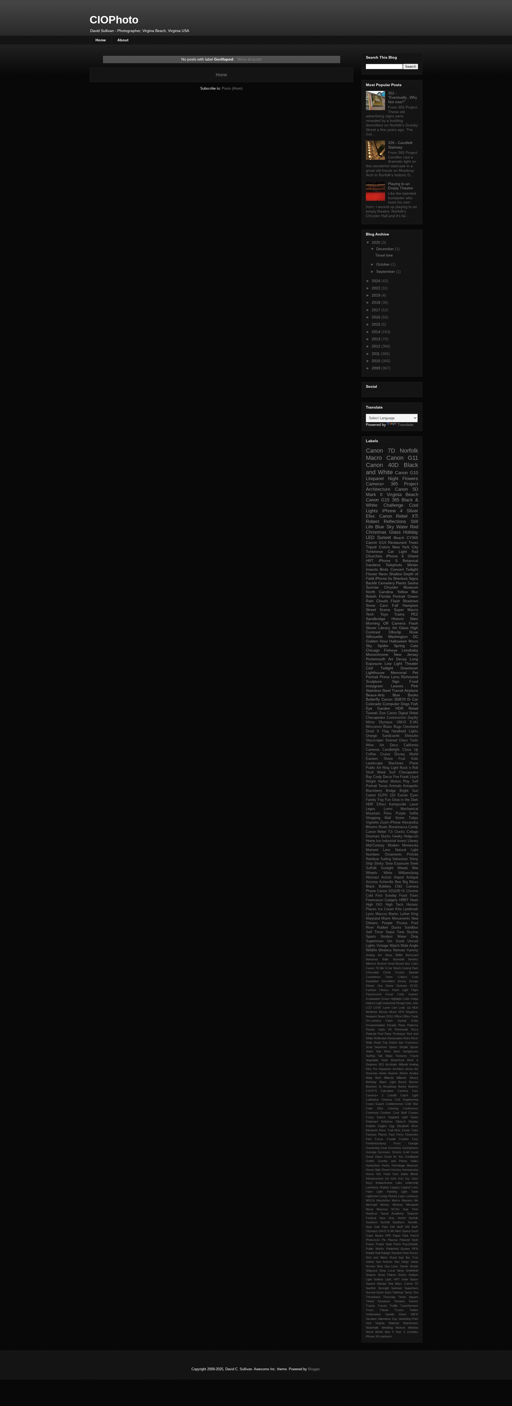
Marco (396, 1200)
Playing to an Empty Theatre (400, 186)
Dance (381, 1117)
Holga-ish (411, 836)
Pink (414, 686)
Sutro (388, 1292)
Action (386, 877)
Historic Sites (404, 619)
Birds (384, 569)
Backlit (371, 583)
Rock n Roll (409, 768)
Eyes (414, 795)
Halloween (398, 641)
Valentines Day (387, 1318)
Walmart (394, 1323)
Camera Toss (408, 1090)
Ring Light (390, 768)
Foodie (391, 1139)
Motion (395, 781)
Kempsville (397, 804)
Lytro (370, 914)
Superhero (411, 1288)
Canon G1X (376, 542)
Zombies (412, 1331)
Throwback (373, 1297)
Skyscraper (374, 740)
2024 (376, 281)
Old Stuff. (411, 1226)
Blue (396, 695)
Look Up (404, 1007)
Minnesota (410, 845)
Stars (396, 1051)
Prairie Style (384, 1244)
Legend (405, 1187)
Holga (414, 998)
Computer (391, 704)
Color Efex (374, 1108)
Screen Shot (374, 1266)
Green (412, 596)
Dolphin (370, 1126)
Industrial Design (394, 1003)
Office (398, 1016)
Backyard (412, 955)
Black (370, 886)
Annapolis (410, 786)
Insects (372, 569)
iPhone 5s (383, 578)
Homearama (410, 1169)
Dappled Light (398, 1117)
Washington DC (403, 636)
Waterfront (397, 1060)
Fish (368, 1139)
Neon (383, 574)
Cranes (413, 1112)
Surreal (370, 1292)
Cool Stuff (400, 1112)
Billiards (389, 1077)
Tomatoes (383, 1301)
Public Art (373, 768)
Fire (396, 777)
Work (410, 1060)
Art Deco (388, 745)
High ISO (374, 904)
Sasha (412, 583)
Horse (370, 1174)
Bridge (391, 791)
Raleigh (385, 1253)
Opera (406, 1231)
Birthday (371, 1082)
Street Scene (378, 610)
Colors (384, 547)
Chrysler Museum (401, 587)
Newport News (375, 1016)
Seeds (404, 1266)
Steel (414, 863)
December (385, 249)
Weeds (402, 868)
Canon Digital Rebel (402, 713)
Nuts (369, 1226)
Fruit (401, 759)
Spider (383, 646)
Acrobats (391, 1064)
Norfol (402, 1218)
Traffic (394, 1305)
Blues (387, 727)
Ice (378, 841)
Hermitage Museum (405, 1165)
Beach (399, 538)
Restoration (394, 1038)
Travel (414, 1055)
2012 (376, 346)
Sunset (384, 537)
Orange (371, 736)
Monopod (412, 1204)
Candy (413, 827)
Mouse (383, 1011)
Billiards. (402, 1077)
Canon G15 (377, 499)
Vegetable (372, 1060)
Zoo (382, 713)
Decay (401, 659)
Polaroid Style (408, 1239)
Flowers (410, 478)
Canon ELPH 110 (380, 795)
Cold (369, 895)
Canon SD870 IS (396, 699)
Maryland (373, 918)
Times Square (408, 1297)
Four (415, 1139)
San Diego (401, 1261)
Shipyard (371, 1270)
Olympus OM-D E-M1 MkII (383, 1231)
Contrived (372, 1112)
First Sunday (386, 895)
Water (402, 526)
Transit (397, 690)
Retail (413, 708)
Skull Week (376, 772)
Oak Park (381, 1226)
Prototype (399, 1033)
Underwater (373, 1314)
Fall (395, 605)
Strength (383, 1288)
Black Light (387, 1082)
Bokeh (371, 596)
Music (393, 1011)
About (123, 40)
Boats (383, 827)
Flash (395, 601)
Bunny (402, 1086)
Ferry (399, 1134)
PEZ (414, 614)
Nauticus (371, 1213)
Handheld (398, 731)
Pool (414, 923)
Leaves (397, 686)
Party (401, 1025)
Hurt (395, 1174)
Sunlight (387, 868)
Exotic (406, 1130)
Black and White (392, 469)
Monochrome (377, 654)
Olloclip (395, 632)
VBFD (414, 1314)
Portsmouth (375, 659)
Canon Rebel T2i (379, 832)
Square (370, 1283)
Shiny (413, 859)
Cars (384, 605)
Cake (414, 963)
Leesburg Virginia (377, 1187)
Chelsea (386, 1099)
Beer (378, 1077)
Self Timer (374, 932)
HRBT (404, 900)
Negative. (412, 1011)
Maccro (381, 914)
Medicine (371, 1011)
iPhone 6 (395, 556)
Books (413, 695)
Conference (410, 1108)
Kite (398, 909)
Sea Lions (391, 1266)
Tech (370, 614)
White (387, 873)
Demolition (388, 981)
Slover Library (378, 628)
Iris (387, 1178)
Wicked (400, 1327)
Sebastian (400, 859)
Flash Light (400, 990)
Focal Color (395, 994)
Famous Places (376, 1134)
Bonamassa (398, 827)
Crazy (370, 1117)
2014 (376, 332)
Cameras (373, 750)
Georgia (371, 1152)
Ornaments (393, 854)
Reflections (395, 521)
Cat (391, 551)
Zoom (384, 822)
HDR (399, 708)
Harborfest (373, 1165)
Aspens (393, 1073)
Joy (407, 1178)
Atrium (403, 1073)
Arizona (372, 882)
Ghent (413, 556)
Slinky (379, 863)
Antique (412, 877)
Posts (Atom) (232, 88)
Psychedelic (410, 1244)
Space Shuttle (398, 1047)
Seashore (380, 1047)
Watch (394, 946)
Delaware (372, 1121)
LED (370, 537)
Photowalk (401, 1029)
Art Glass (400, 628)
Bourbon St (373, 1086)
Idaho (404, 1174)
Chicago (373, 650)
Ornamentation (375, 1025)
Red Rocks (410, 1253)
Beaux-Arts (375, 695)
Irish (393, 1178)
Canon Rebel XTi (398, 516)
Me (416, 1200)
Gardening (372, 1147)
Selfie (413, 813)
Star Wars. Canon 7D (403, 1283)
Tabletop (397, 1292)
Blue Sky (384, 526)
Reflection (380, 1038)
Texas (383, 786)
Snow (370, 605)
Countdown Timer (379, 976)
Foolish (404, 1139)
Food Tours (408, 895)
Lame (386, 1007)
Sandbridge (375, 619)
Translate (405, 424)
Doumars (373, 836)
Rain (370, 601)
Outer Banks (374, 1235)
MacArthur (383, 1200)
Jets (415, 1003)
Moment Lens (378, 850)
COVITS (371, 1090)
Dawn (414, 1117)
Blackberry (374, 791)
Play (406, 781)
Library (413, 841)
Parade (391, 1025)
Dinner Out (374, 985)
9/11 (381, 1064)
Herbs (386, 1165)
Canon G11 (402, 457)
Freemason (374, 900)
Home (100, 40)
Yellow (402, 592)
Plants (401, 583)
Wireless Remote (391, 950)
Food (413, 681)
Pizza (414, 1029)
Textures (401, 1055)
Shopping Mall (378, 818)
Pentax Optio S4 (378, 1029)
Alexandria (410, 822)
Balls (385, 959)
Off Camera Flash (400, 623)
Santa (414, 1261)
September (386, 271)
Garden (383, 708)
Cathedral (372, 1099)
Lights (413, 731)
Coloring (393, 1108)
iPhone (395, 822)
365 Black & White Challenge (392, 502)
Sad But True (408, 1257)
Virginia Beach (402, 494)
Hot (378, 1174)
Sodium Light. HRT (387, 1279)
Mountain (373, 813)
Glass (395, 532)
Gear (384, 1147)
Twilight (412, 569)
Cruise (385, 754)
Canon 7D (380, 450)
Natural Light (406, 850)
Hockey (396, 1169)
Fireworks (411, 1134)
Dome (389, 985)
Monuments (401, 918)
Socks (402, 1274)
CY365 (412, 538)
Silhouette (374, 636)
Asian (382, 1073)
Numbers (373, 854)
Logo (401, 1196)
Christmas (376, 532)
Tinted (370, 1301)
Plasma (392, 1239)
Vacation (371, 1318)
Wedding (387, 1327)
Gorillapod (411, 1156)
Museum (382, 1209)
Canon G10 (406, 472)
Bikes (413, 882)
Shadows (410, 601)
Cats (414, 646)
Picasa (402, 923)
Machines (396, 763)
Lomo (388, 809)
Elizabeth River (407, 1126)
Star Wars (383, 1051)
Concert (397, 569)
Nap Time (410, 1209)
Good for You (393, 1156)
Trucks (399, 1310)
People (387, 923)
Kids (414, 759)
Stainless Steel (378, 690)
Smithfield (412, 1270)
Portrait (399, 596)
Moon (413, 641)
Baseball (398, 959)
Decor (387, 777)
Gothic (370, 1161)
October (383, 264)
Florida (385, 596)
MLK (415, 1007)
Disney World (406, 754)
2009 (376, 368)
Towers (413, 1301)
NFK (401, 1011)
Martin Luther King (403, 914)
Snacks (371, 1274)
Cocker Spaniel (406, 972)
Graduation (373, 998)
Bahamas (372, 959)
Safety (370, 1261)
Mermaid (371, 1204)
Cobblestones (394, 1103)
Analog (370, 955)
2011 (376, 354)
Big (405, 882)
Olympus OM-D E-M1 (398, 722)
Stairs (369, 1051)
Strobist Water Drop (399, 936)
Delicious (387, 1121)
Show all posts (249, 59)
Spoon (414, 1047)
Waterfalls (372, 1327)
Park (405, 1235)
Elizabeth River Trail (379, 1130)
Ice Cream (386, 909)
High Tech (394, 904)
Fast (392, 1134)
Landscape (374, 763)
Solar (405, 1279)
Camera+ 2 (374, 1095)
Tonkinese (374, 551)
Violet (384, 1060)
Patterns (412, 1025)
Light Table (409, 1191)
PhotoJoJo (373, 1239)
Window (413, 1327)
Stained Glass (396, 740)
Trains (399, 614)
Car (415, 699)
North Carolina (379, 592)
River (370, 927)
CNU (398, 886)
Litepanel (375, 478)
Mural (369, 1209)
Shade (414, 1266)
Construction (396, 718)
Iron (400, 1178)
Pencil (414, 1235)
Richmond (409, 677)
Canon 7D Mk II (376, 968)
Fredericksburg (376, 1143)
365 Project (404, 483)
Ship (369, 863)
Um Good (395, 941)
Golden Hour (377, 641)
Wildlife (371, 950)
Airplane (411, 690)
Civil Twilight (379, 668)
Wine (370, 745)
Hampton (410, 605)
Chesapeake (375, 718)
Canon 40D (382, 465)
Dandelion (372, 981)
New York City (405, 547)
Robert (372, 521)
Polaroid (371, 1033)
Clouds (382, 601)
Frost (397, 1143)
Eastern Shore (379, 759)
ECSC (414, 985)
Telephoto (394, 565)
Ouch (414, 1231)
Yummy (412, 950)
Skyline (412, 932)
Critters (402, 976)
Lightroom (372, 1196)
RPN (415, 1248)
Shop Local (387, 1270)
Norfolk (409, 450)
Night (393, 478)
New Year (387, 1218)
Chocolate (372, 972)
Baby (369, 1077)
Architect (398, 1069)
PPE (388, 1235)
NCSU (395, 1209)
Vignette (372, 822)
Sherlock (400, 578)
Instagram (374, 686)
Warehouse (410, 1323)
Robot (393, 1042)
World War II (384, 1331)
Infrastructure (374, 1178)
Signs (413, 578)
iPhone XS (372, 1336)
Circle (387, 972)
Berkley (413, 959)
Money (384, 1204)
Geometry (394, 1147)
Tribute (384, 1310)
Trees (413, 542)
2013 (376, 339)
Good (414, 1152)
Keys (369, 1182)
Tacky (408, 1292)
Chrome (412, 891)
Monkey (398, 1204)
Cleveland (410, 727)
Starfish (371, 1288)
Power (370, 1244)
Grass (385, 998)
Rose (413, 632)
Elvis (397, 1130)
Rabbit (370, 1253)
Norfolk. (413, 1222)
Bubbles (385, 886)
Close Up (410, 750)
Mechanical (409, 809)
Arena (409, 1069)
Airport (399, 877)
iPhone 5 (388, 560)
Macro (374, 457)
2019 (376, 295)
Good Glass (374, 1156)
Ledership (411, 1182)
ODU (389, 1016)
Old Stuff (396, 1226)
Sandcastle (390, 736)
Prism (397, 1244)
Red (414, 526)
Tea (415, 1292)
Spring (399, 646)
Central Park (410, 968)
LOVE (377, 1007)
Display (413, 1121)
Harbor (383, 781)
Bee (398, 882)
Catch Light (409, 1095)
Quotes (405, 1248)
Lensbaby (410, 650)
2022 (376, 288)
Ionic (409, 1003)
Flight (414, 990)
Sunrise (372, 587)
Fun (388, 800)
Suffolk (371, 868)
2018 (376, 302)
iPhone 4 (392, 510)
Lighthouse (375, 672)
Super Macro (406, 610)
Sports (371, 936)
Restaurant (397, 542)
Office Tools (410, 1016)
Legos (370, 809)
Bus (407, 963)
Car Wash (394, 968)
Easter (403, 795)
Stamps (382, 1283)
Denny (402, 981)
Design (413, 981)
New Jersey (406, 654)
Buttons (413, 1086)
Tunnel (371, 713)
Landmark (410, 909)
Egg (391, 1126)
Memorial (398, 672)
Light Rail (408, 551)
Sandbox (411, 927)
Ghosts (397, 1152)
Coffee (371, 754)
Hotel (386, 1174)
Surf (392, 772)
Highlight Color (400, 998)
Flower (371, 574)
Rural (393, 1257)
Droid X (372, 731)
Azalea (413, 1073)
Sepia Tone (395, 932)
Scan (369, 1047)
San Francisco (408, 1042)
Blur (414, 592)
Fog (380, 800)
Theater (411, 663)
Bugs (398, 727)
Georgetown (410, 1147)
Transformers (409, 1305)
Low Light (393, 663)
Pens (388, 813)
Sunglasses (410, 1051)
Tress (370, 1310)
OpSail (402, 1020)
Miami (386, 918)
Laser (414, 804)
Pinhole (412, 854)
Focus (379, 1139)
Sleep (400, 1270)
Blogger (313, 1369)
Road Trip (380, 1042)
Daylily (413, 718)
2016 (376, 317)
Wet (415, 868)
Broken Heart (386, 963)
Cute (415, 976)
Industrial (389, 841)
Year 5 (400, 1331)
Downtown (409, 668)
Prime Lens (389, 677)
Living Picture (388, 1196)
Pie (384, 1239)
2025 (376, 242)
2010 (376, 361)
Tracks (370, 1305)
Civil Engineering (406, 1099)
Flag (385, 731)
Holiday (410, 532)
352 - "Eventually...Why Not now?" (402, 97)
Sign (395, 681)
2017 (376, 310)
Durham (402, 985)
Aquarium (385, 1069)
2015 (376, 324)
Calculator (387, 1090)
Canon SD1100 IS (391, 891)
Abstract (372, 877)
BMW (398, 955)
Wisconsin (374, 727)
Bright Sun (408, 791)
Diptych (401, 1121)
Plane (413, 763)
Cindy (377, 777)
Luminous (412, 1196)
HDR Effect (376, 804)
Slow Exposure (397, 863)
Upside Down (395, 1314)
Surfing (370, 1055)
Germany (384, 1152)
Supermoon (374, 941)
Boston (413, 1082)
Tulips (413, 818)
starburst (386, 1336)
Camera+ (375, 483)
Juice (414, 1178)
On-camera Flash (379, 1020)
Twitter (414, 1310)
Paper (397, 1235)
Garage (413, 1143)
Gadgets (391, 900)
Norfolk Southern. (393, 1222)
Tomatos (399, 1301)
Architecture (378, 489)
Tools (414, 740)
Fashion (371, 990)
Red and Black (376, 1257)
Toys (384, 614)
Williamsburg (408, 873)
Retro (406, 1038)
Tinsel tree (384, 255)
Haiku (414, 1161)
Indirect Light (374, 1003)
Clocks (399, 832)
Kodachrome (384, 1182)
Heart (414, 900)
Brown (400, 963)
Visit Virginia (375, 1323)
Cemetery (386, 583)
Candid (392, 1095)
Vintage (382, 946)
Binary (414, 1077)
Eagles (382, 1126)
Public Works (375, 1248)
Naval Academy (392, 1213)
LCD (369, 1007)
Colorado (373, 704)
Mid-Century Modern (382, 845)
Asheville (386, 882)
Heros (370, 1169)
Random (396, 1253)
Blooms (372, 827)
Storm (400, 818)
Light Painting (387, 1191)
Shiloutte (411, 736)
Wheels (371, 873)
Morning (373, 623)
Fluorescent (373, 994)
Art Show (385, 955)
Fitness (384, 990)
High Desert (382, 1169)
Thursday (389, 1297)
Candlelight (390, 750)
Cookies (385, 1112)
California (411, 745)
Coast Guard (375, 1103)
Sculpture (374, 681)
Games (413, 994)
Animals (395, 786)
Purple (401, 813)
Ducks (386, 836)
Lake (399, 1182)
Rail (377, 1253)
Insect (402, 841)
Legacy (395, 1187)
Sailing (386, 859)
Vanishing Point (408, 1318)
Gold (406, 1152)
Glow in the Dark (405, 800)
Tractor (382, 1305)
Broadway (389, 1086)
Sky (369, 646)
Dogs (405, 704)
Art (390, 659)
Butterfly (373, 699)
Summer (396, 1288)
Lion (394, 1007)
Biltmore (371, 963)
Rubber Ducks (389, 927)
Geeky (397, 836)
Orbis (414, 1020)
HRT (370, 560)
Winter (412, 565)
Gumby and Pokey (392, 1161)
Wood (369, 1331)
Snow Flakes (387, 1274)
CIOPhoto (114, 20)
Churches (374, 556)
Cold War (411, 1103)
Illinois (414, 1174)
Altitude (403, 1064)
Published (392, 1248)
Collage (412, 832)
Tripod (371, 547)
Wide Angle (409, 946)
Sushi (379, 1292)
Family (371, 800)
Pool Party (384, 1033)
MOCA (370, 1200)
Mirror (370, 722)
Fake (414, 1130)
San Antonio (384, 1261)
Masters (407, 1200)
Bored (402, 1082)
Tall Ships (385, 1055)
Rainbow (372, 859)
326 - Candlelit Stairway (400, 145)
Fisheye (390, 650)
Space (414, 1279)
